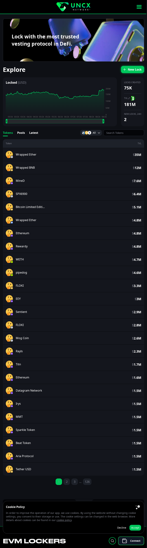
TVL (126, 98)
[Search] (112, 540)
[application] (60, 105)
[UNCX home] (73, 6)
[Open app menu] (139, 6)
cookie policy (64, 520)
